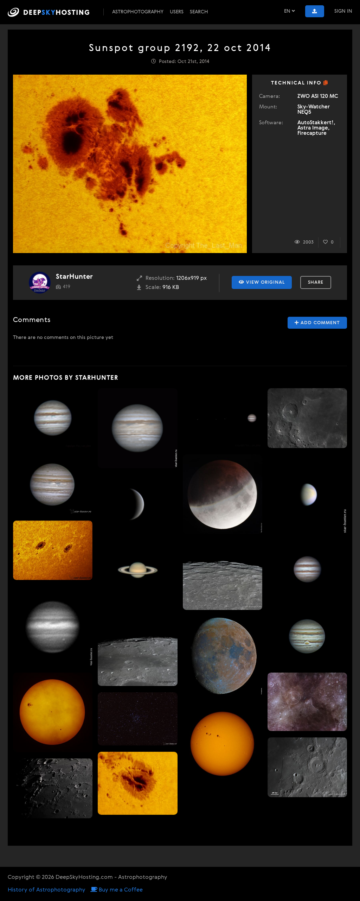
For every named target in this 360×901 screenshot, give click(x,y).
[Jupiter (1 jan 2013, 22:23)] (307, 636)
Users (177, 12)
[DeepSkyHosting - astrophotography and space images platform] (55, 12)
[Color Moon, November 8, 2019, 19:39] (222, 656)
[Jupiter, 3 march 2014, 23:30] (307, 570)
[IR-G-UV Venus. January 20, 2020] (307, 494)
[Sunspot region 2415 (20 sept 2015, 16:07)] (52, 550)
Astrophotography (137, 12)
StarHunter (74, 276)
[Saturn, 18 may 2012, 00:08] (137, 570)
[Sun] (222, 742)
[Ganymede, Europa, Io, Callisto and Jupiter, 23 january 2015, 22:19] (222, 418)
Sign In (343, 11)
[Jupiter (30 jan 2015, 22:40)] (52, 418)
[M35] (137, 718)
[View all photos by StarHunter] (40, 283)
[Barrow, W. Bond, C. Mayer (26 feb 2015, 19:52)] (52, 788)
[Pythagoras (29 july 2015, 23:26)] (137, 646)
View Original (264, 282)
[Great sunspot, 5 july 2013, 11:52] (137, 783)
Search (199, 12)
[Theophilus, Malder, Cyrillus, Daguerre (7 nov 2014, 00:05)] (307, 702)
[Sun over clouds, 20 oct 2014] (52, 712)
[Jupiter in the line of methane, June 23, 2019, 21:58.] (52, 626)
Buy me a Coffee (120, 890)
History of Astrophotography (46, 890)
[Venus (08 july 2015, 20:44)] (137, 504)
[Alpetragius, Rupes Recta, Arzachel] (307, 767)
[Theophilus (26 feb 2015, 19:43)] (307, 418)
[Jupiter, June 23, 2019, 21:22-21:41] (137, 428)
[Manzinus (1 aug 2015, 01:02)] (222, 575)
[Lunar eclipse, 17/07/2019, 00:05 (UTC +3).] (222, 494)
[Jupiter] (52, 484)
